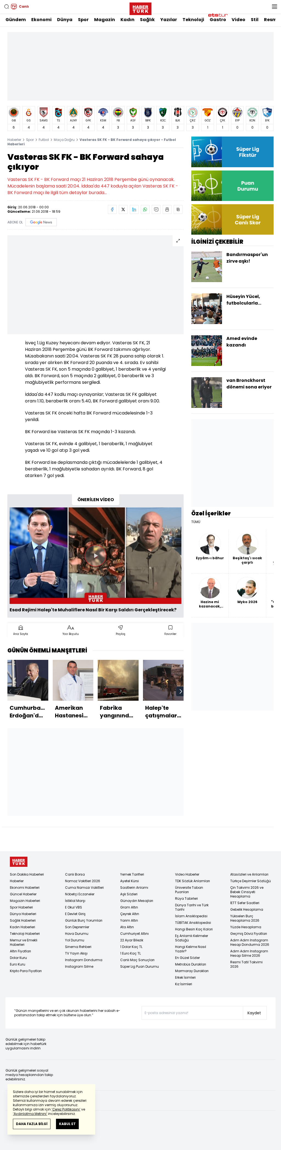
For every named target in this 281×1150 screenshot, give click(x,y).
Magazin (104, 19)
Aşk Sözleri (128, 894)
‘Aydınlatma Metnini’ (30, 1113)
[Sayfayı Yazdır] (167, 209)
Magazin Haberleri (25, 900)
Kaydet (254, 1013)
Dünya (64, 19)
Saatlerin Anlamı (134, 887)
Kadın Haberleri (22, 927)
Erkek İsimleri (185, 977)
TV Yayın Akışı (76, 953)
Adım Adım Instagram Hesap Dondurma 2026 (249, 942)
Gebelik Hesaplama (246, 909)
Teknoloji (193, 19)
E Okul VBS (73, 907)
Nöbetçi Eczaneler (79, 894)
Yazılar (168, 19)
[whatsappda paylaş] (145, 209)
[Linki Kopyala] (178, 209)
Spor (83, 19)
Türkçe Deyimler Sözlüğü (250, 881)
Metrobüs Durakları (190, 964)
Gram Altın (129, 907)
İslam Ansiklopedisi (191, 916)
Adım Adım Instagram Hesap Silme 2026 (249, 953)
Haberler (14, 139)
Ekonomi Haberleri (25, 887)
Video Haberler (187, 874)
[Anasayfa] (18, 862)
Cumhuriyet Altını (134, 933)
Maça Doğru (64, 139)
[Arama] (6, 6)
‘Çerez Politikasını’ (66, 1109)
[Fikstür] (232, 152)
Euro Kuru (17, 964)
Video (238, 19)
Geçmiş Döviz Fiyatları (248, 933)
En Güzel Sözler (187, 957)
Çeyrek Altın (129, 914)
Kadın (127, 19)
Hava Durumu (76, 933)
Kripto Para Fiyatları (26, 971)
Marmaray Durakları (192, 971)
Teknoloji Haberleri (25, 933)
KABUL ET (67, 1123)
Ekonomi (41, 19)
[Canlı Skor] (232, 219)
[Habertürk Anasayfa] (140, 7)
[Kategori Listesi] (274, 6)
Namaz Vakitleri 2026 (82, 881)
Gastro (218, 19)
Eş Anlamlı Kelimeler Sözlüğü (191, 937)
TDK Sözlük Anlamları (192, 881)
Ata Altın (127, 927)
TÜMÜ (195, 522)
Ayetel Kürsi (129, 881)
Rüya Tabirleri (186, 898)
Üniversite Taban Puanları (189, 889)
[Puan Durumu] (232, 186)
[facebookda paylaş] (112, 209)
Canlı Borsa (75, 874)
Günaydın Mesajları (136, 900)
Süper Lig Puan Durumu (139, 966)
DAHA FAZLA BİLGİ (31, 1123)
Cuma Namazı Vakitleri (84, 887)
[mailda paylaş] (156, 209)
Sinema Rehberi (78, 946)
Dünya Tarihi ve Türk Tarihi (192, 907)
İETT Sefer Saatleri (244, 903)
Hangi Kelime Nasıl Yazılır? (190, 948)
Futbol (44, 139)
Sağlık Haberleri (23, 920)
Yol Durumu (74, 940)
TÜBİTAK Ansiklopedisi (193, 922)
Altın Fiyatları (20, 951)
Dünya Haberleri (23, 914)
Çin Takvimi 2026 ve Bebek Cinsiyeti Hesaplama (246, 892)
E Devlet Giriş (75, 914)
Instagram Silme (79, 966)
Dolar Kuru (18, 957)
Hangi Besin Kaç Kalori (194, 929)
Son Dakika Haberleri (27, 874)
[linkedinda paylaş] (134, 209)
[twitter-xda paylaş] (123, 209)
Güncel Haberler (23, 894)
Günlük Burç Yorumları (83, 920)
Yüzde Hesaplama (245, 927)
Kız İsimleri (183, 984)
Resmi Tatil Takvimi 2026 (246, 964)
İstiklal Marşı (75, 900)
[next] (181, 691)
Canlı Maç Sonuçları (137, 960)
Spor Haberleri (21, 907)
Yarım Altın (129, 920)
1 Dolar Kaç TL (131, 946)
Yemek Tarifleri (132, 874)
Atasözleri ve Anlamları (249, 874)
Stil (254, 19)
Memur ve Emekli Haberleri (23, 942)
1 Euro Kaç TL (130, 953)
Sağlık (147, 19)
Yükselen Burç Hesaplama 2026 (244, 918)
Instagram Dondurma (83, 960)
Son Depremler (77, 927)
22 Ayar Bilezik (131, 940)
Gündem (15, 19)
